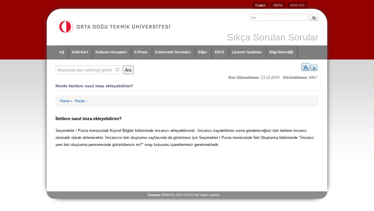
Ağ (61, 52)
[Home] (120, 27)
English (260, 5)
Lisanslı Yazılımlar (247, 52)
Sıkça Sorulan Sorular (272, 37)
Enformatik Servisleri (173, 52)
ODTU (278, 5)
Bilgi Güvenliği (281, 52)
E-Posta (141, 52)
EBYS (219, 52)
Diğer (202, 52)
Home (65, 101)
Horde (80, 101)
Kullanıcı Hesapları (111, 52)
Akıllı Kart (80, 52)
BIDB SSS (297, 5)
